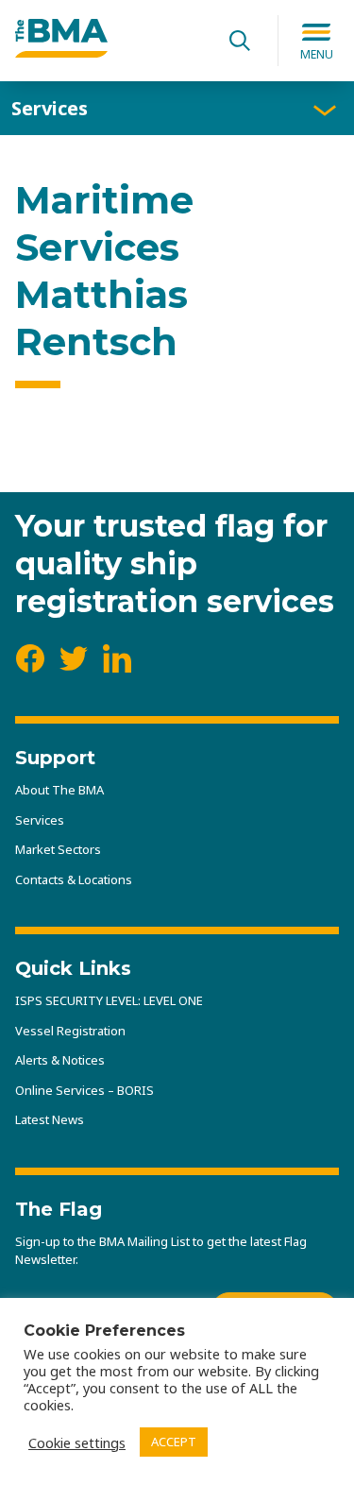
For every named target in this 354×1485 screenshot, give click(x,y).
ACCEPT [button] (173, 1441)
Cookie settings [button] (77, 1442)
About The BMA (59, 789)
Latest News (49, 1119)
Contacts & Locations (73, 879)
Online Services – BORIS (84, 1090)
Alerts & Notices (60, 1059)
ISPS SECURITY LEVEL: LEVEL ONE (109, 1000)
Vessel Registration (70, 1030)
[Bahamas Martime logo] (61, 52)
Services (49, 108)
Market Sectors (58, 849)
